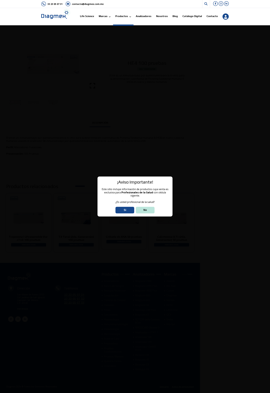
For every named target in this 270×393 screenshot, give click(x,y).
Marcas (103, 16)
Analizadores (143, 16)
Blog (175, 16)
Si (125, 210)
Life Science (87, 16)
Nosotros (162, 16)
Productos (121, 16)
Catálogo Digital (192, 16)
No (145, 210)
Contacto (212, 16)
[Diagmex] (54, 14)
